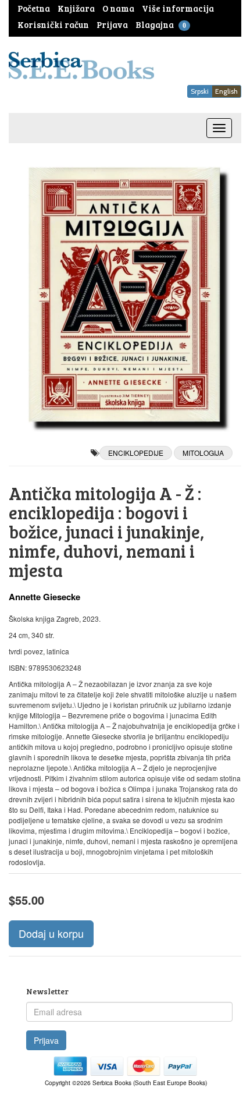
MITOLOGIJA (203, 453)
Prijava (46, 1040)
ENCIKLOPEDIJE (135, 453)
